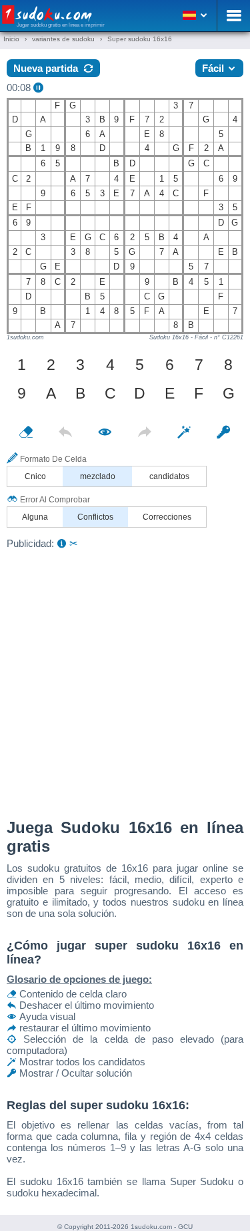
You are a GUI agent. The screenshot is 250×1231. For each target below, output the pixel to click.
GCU (185, 1226)
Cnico (35, 476)
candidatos (169, 476)
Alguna (35, 517)
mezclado (97, 476)
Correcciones (167, 517)
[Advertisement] (125, 680)
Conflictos (95, 517)
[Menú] (233, 16)
